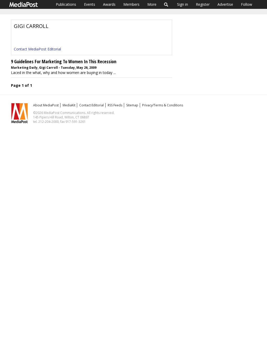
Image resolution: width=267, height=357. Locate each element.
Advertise (225, 4)
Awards (109, 4)
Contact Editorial (91, 105)
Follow (246, 4)
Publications (66, 4)
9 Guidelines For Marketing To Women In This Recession (63, 61)
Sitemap (132, 105)
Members (131, 4)
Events (89, 4)
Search (166, 4)
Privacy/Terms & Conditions (162, 105)
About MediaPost (46, 105)
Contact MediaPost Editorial (37, 49)
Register (203, 4)
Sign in (182, 4)
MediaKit (69, 105)
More (151, 4)
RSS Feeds (115, 105)
